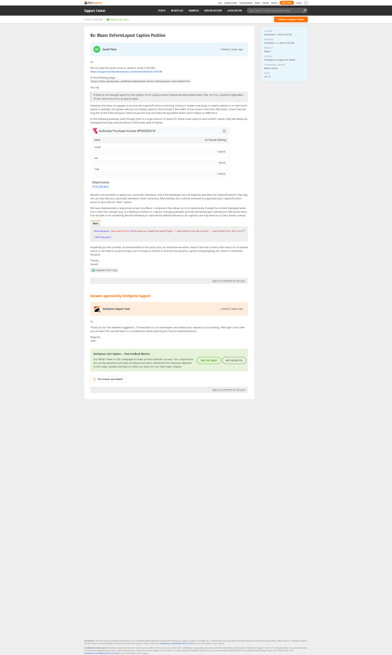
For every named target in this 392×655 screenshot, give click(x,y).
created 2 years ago (231, 49)
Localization (234, 10)
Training (265, 2)
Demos (274, 2)
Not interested (234, 360)
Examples (194, 10)
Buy (220, 2)
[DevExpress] (93, 3)
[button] (244, 229)
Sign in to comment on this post (228, 280)
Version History (213, 10)
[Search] (304, 10)
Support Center (230, 2)
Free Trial (287, 2)
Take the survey (208, 360)
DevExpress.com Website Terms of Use (177, 643)
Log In (299, 2)
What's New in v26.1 (110, 359)
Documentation (246, 2)
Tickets (162, 10)
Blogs (257, 2)
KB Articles (177, 10)
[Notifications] (306, 3)
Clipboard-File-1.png (106, 270)
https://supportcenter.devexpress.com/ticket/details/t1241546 (126, 71)
